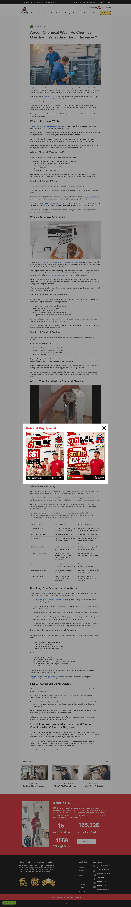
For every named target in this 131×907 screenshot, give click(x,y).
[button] (104, 428)
